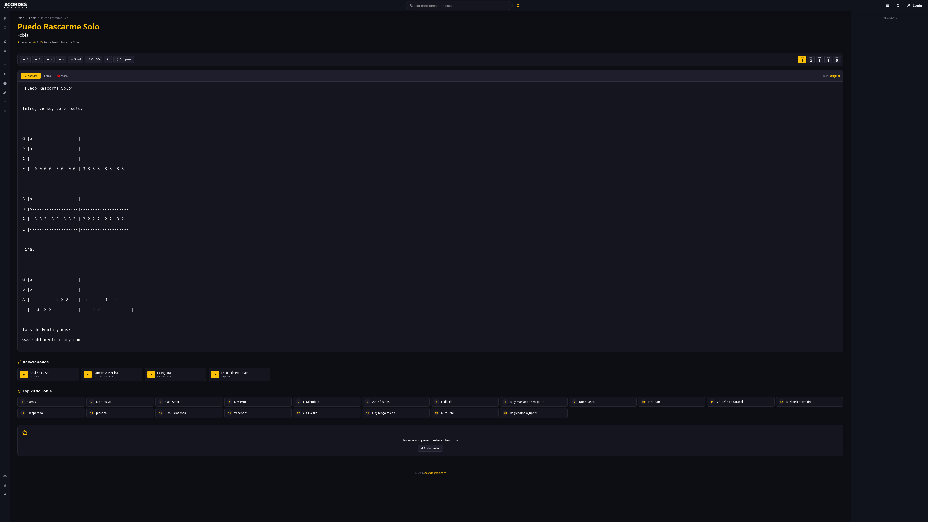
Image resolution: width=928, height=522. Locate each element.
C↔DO (95, 59)
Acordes (33, 75)
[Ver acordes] (5, 102)
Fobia (32, 18)
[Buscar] (518, 5)
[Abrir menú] (887, 5)
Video (64, 75)
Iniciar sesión (432, 448)
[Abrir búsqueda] (898, 5)
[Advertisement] (889, 93)
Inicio (20, 18)
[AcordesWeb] (21, 5)
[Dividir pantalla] (5, 111)
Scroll (77, 59)
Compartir (125, 59)
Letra (47, 76)
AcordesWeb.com (435, 473)
